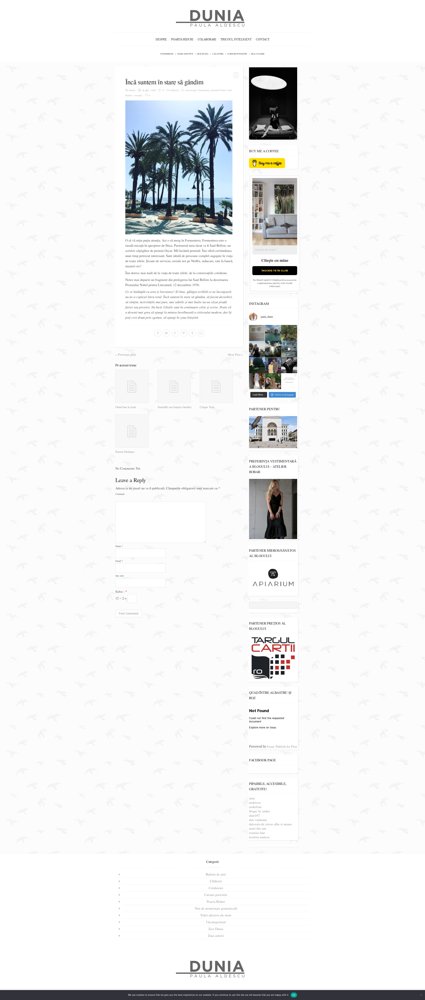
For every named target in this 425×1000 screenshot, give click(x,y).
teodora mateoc (259, 837)
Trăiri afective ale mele (215, 915)
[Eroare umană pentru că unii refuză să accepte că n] (289, 349)
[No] (421, 995)
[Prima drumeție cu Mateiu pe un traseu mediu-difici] (273, 381)
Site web (119, 575)
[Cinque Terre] (219, 386)
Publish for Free (286, 746)
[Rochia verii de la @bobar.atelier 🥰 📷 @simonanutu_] (257, 381)
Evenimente (167, 53)
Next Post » (235, 354)
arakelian (255, 807)
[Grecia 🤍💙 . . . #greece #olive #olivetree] (289, 333)
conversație (191, 90)
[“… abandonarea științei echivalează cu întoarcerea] (257, 365)
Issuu (270, 746)
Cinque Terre (207, 407)
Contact (262, 39)
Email (119, 560)
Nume (119, 546)
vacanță (138, 95)
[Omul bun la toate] (135, 386)
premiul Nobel (218, 90)
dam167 (254, 815)
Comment (120, 494)
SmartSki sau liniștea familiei (174, 407)
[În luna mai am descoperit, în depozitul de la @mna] (273, 333)
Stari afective (185, 53)
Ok (293, 995)
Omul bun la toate (125, 407)
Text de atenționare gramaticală (216, 908)
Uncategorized (216, 922)
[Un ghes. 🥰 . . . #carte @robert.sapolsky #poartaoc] (257, 333)
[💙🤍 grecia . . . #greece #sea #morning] (273, 349)
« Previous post (125, 354)
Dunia (132, 90)
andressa (255, 802)
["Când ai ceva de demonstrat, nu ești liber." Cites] (289, 365)
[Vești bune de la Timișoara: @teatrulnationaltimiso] (273, 365)
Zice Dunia (203, 53)
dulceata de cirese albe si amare (270, 824)
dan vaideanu (258, 819)
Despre (161, 39)
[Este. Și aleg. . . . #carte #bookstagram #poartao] (289, 381)
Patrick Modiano (125, 452)
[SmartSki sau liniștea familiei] (177, 386)
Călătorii (217, 53)
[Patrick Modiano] (135, 431)
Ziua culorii (257, 53)
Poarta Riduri (182, 39)
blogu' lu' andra (259, 811)
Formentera (204, 90)
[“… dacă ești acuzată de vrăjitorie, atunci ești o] (257, 349)
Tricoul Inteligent (236, 39)
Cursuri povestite (237, 53)
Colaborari (207, 39)
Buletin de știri (216, 874)
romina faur (257, 832)
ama (252, 798)
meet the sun (257, 828)
